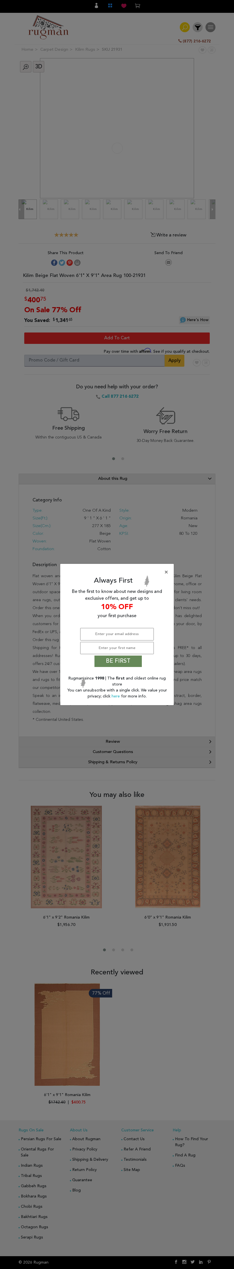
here (116, 696)
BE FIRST (118, 661)
